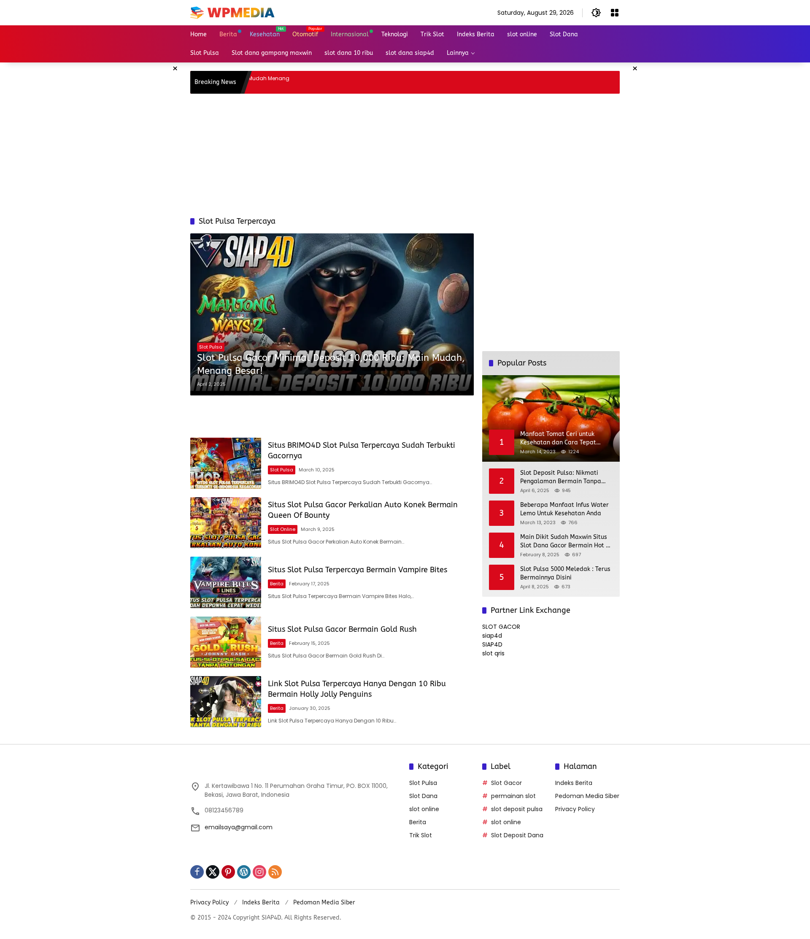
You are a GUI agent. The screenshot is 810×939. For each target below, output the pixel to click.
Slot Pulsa (210, 347)
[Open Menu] (615, 13)
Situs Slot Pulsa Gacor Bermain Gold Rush (342, 629)
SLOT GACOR (501, 626)
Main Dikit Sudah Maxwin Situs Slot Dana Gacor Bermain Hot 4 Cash (564, 541)
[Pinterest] (228, 872)
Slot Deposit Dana (517, 835)
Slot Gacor (506, 783)
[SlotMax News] (232, 12)
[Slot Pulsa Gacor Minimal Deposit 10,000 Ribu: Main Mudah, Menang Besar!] (332, 314)
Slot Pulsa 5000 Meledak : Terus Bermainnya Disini (565, 573)
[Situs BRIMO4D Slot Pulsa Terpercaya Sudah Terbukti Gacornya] (225, 463)
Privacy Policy (575, 809)
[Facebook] (197, 872)
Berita (277, 583)
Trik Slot (420, 835)
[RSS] (275, 872)
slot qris (493, 653)
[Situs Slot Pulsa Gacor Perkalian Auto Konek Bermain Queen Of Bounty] (225, 522)
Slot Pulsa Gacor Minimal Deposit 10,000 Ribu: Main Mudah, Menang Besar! (331, 364)
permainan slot (513, 796)
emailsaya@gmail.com (239, 827)
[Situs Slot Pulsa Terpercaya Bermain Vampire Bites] (225, 582)
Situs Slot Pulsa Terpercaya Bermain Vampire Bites (357, 569)
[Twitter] (212, 872)
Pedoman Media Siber (587, 796)
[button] (596, 13)
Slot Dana (423, 796)
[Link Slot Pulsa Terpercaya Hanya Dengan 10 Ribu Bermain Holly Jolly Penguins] (225, 701)
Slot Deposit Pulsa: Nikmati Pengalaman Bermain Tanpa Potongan (560, 477)
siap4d (492, 635)
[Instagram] (259, 872)
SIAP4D (492, 644)
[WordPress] (244, 872)
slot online (282, 529)
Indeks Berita (573, 783)
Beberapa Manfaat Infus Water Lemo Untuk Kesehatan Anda (564, 509)
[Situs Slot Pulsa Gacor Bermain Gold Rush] (225, 642)
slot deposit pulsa (517, 809)
